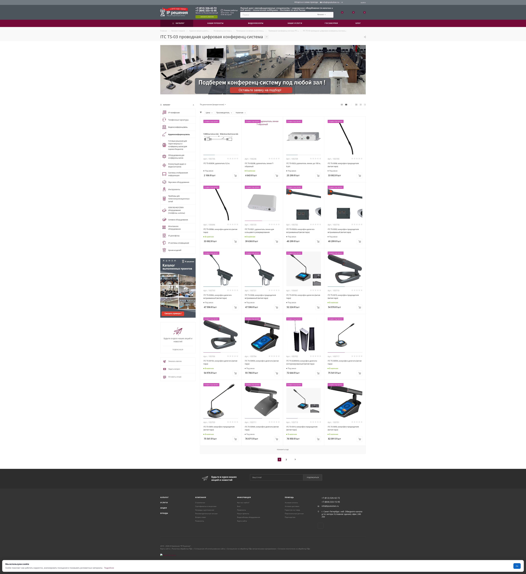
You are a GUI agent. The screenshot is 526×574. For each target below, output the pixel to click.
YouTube (321, 526)
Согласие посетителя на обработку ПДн (294, 549)
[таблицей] (365, 105)
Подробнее (109, 568)
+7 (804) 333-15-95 (206, 10)
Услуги (164, 502)
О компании (200, 502)
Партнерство (290, 517)
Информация (244, 497)
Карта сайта (242, 521)
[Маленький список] (342, 105)
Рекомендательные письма (206, 513)
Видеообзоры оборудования (248, 517)
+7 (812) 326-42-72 (206, 8)
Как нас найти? (243, 502)
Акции (163, 508)
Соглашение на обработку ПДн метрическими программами (251, 549)
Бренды (164, 513)
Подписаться (313, 477)
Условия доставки (292, 506)
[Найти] (330, 15)
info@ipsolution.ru (330, 506)
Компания (200, 497)
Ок (517, 566)
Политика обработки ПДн (182, 549)
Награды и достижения (204, 510)
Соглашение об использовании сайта (209, 549)
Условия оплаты (291, 502)
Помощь (289, 497)
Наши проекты (243, 513)
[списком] (360, 105)
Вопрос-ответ (200, 517)
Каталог (164, 497)
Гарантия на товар (292, 510)
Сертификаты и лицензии (205, 506)
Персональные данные (294, 513)
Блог (239, 506)
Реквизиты (199, 521)
